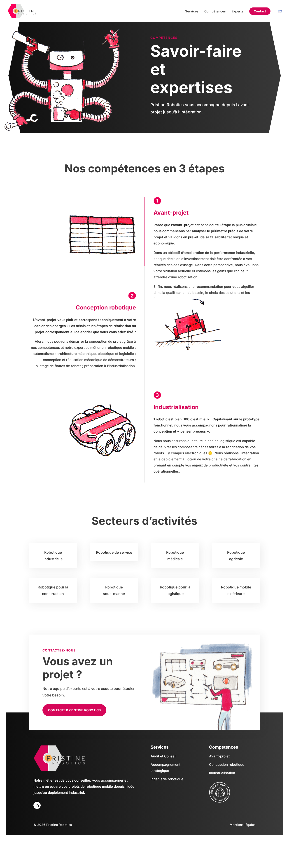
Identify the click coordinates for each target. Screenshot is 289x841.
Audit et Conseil (163, 756)
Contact (260, 11)
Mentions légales (243, 825)
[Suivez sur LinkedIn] (37, 805)
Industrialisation (222, 773)
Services (191, 11)
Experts (237, 11)
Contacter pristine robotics (74, 710)
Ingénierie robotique (167, 779)
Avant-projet (219, 756)
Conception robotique (226, 764)
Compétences (215, 11)
